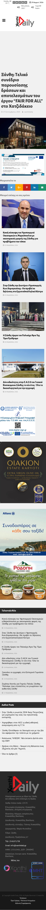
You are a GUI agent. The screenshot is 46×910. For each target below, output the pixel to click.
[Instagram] (20, 2)
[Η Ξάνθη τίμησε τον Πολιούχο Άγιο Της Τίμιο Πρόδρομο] (23, 317)
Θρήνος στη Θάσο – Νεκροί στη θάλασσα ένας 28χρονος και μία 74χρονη (23, 747)
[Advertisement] (23, 48)
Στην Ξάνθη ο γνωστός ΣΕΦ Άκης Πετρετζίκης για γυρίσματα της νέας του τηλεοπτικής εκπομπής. (22, 715)
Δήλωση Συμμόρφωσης (23, 903)
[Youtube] (22, 2)
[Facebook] (14, 2)
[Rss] (25, 2)
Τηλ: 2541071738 (12, 841)
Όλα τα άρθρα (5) (9, 754)
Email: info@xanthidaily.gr (15, 845)
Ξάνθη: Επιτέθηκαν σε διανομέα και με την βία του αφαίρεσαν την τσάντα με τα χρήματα (23, 731)
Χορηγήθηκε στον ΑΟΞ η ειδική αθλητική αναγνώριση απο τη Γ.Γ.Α (20, 723)
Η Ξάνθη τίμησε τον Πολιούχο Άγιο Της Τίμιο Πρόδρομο (21, 648)
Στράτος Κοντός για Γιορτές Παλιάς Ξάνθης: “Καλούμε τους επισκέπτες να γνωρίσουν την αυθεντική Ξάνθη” (22, 686)
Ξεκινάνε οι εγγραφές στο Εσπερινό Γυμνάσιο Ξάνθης (22, 673)
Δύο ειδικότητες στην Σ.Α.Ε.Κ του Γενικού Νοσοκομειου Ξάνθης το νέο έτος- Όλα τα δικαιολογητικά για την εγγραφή (23, 385)
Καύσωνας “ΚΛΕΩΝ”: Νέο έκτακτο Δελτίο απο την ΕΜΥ (22, 739)
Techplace (23, 898)
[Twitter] (17, 2)
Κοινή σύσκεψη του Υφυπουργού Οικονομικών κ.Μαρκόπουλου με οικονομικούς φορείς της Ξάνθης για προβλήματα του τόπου (22, 621)
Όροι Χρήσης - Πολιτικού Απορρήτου (23, 901)
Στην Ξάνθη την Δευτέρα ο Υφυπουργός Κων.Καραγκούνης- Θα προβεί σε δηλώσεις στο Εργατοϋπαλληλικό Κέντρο (23, 288)
